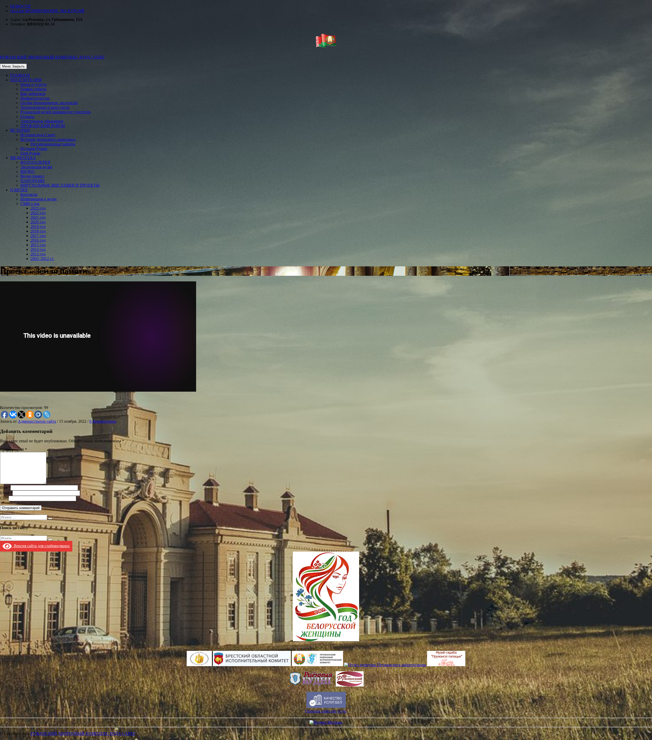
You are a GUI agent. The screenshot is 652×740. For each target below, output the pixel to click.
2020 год (38, 222)
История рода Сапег (38, 135)
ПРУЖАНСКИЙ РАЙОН (42, 126)
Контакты (28, 194)
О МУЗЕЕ (19, 190)
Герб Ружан (30, 153)
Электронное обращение (41, 121)
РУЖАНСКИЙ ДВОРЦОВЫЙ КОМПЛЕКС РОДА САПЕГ (83, 733)
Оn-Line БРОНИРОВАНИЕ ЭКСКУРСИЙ (47, 11)
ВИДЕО (27, 171)
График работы (33, 89)
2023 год (38, 208)
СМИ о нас (30, 203)
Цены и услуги (33, 84)
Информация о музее (38, 199)
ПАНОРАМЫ (32, 181)
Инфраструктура (34, 98)
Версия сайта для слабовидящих (41, 546)
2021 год (38, 217)
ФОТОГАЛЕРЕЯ (35, 162)
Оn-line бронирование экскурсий (49, 103)
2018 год (38, 231)
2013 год (38, 254)
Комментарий (12, 449)
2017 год (38, 236)
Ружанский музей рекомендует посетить (55, 112)
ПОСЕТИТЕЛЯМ (26, 80)
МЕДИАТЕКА (23, 158)
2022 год (38, 213)
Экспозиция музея (36, 167)
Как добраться (32, 93)
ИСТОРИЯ (20, 130)
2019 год (38, 226)
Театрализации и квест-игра (44, 107)
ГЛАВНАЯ (20, 75)
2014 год (38, 249)
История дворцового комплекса (48, 139)
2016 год (38, 240)
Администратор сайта (37, 421)
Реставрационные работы (53, 144)
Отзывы (27, 116)
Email (4, 493)
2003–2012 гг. (42, 258)
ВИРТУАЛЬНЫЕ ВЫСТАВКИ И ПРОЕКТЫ (60, 185)
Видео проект (32, 176)
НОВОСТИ (20, 6)
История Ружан (33, 148)
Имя (3, 487)
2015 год (38, 245)
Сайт (4, 498)
